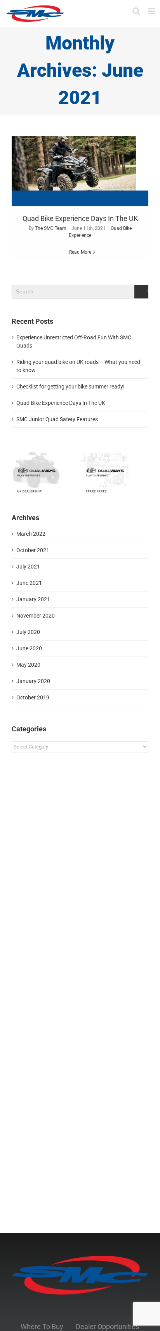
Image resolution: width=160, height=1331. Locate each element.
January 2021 (33, 599)
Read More (80, 252)
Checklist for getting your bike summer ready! (70, 386)
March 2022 (30, 534)
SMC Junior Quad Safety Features (57, 419)
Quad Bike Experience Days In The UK (80, 218)
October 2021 (32, 550)
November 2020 (35, 616)
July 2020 (28, 632)
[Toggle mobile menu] (152, 11)
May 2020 (28, 665)
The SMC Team (50, 228)
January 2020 (33, 681)
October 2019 (32, 697)
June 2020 (29, 648)
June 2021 (29, 583)
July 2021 (28, 566)
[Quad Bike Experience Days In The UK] (80, 171)
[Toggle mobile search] (136, 11)
